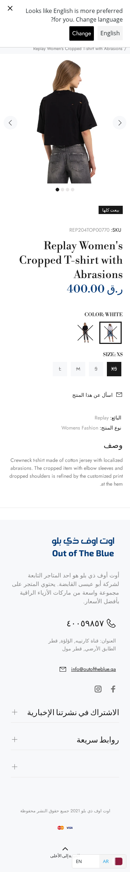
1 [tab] (57, 189)
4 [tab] (72, 189)
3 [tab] (67, 189)
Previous (10, 123)
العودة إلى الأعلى (65, 856)
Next (119, 123)
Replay (102, 417)
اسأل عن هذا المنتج (92, 395)
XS (114, 368)
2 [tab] (62, 189)
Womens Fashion (79, 427)
